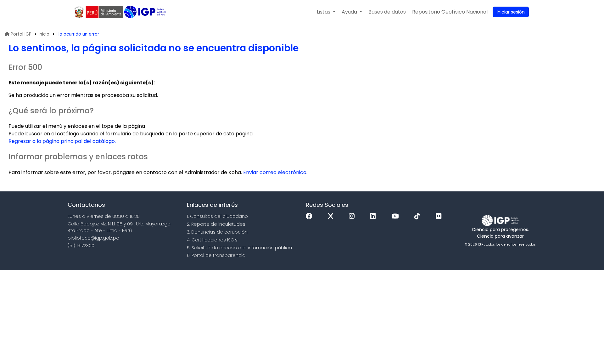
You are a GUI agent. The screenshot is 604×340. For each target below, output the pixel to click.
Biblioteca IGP (145, 12)
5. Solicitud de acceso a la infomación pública (239, 248)
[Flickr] (440, 216)
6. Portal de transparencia (216, 255)
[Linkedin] (374, 216)
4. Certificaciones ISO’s (212, 240)
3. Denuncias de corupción (217, 232)
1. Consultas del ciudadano (217, 216)
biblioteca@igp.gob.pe (93, 238)
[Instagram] (353, 216)
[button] (326, 12)
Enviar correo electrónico (274, 172)
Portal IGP (21, 34)
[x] (332, 216)
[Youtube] (396, 216)
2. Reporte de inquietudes (216, 224)
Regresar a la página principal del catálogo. (62, 141)
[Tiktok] (418, 216)
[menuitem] (450, 12)
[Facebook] (311, 216)
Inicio (44, 34)
